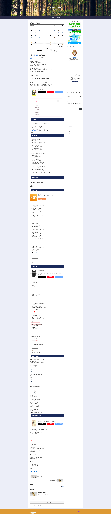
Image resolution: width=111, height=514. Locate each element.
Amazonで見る (42, 199)
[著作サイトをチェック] (72, 81)
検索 (80, 108)
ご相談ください (32, 58)
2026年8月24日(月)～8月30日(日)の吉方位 (74, 93)
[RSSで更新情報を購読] (77, 81)
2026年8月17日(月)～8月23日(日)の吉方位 (74, 97)
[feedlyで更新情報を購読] (75, 81)
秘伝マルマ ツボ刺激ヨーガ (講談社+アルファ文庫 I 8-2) (47, 421)
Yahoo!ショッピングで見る (59, 276)
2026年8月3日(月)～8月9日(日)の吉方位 (74, 103)
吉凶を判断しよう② (38, 114)
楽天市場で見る (50, 276)
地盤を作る (37, 109)
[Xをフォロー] (73, 81)
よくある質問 (35, 55)
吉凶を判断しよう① (38, 112)
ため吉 (74, 57)
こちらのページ (34, 130)
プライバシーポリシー (79, 511)
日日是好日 (32, 484)
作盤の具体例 (37, 107)
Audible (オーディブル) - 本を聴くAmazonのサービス (46, 195)
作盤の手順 (37, 105)
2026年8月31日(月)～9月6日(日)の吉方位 (74, 90)
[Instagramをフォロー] (74, 81)
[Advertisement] (74, 117)
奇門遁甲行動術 (40, 89)
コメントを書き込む (46, 502)
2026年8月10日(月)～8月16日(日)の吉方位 (74, 101)
